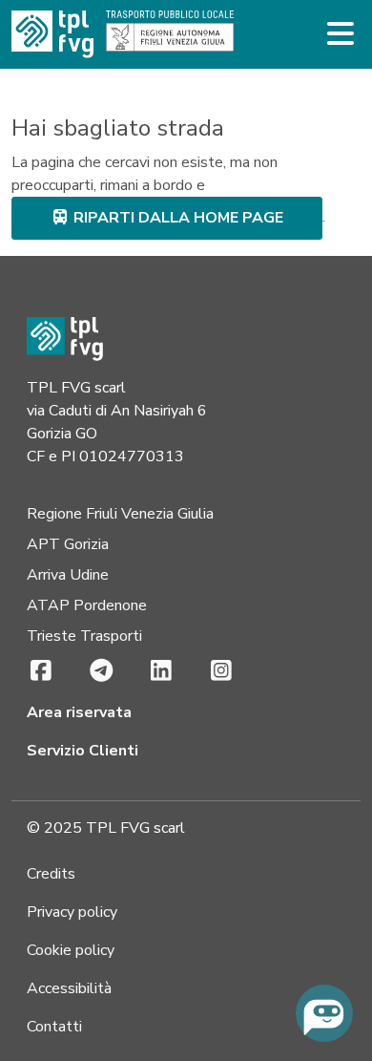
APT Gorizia (68, 544)
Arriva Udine (68, 574)
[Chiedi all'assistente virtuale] (324, 1013)
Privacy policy (72, 912)
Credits (51, 873)
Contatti (54, 1026)
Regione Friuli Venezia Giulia (120, 513)
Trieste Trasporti (84, 636)
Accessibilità (69, 988)
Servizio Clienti (82, 750)
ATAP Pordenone (87, 605)
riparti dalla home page (176, 217)
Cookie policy (70, 950)
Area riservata (79, 712)
